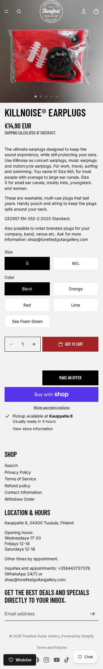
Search (11, 465)
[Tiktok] (66, 659)
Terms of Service (20, 478)
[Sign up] (92, 614)
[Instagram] (46, 659)
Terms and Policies (51, 647)
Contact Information (23, 492)
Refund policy (17, 485)
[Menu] (6, 11)
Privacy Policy (18, 471)
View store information (33, 428)
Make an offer (70, 377)
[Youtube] (56, 659)
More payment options (52, 408)
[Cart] (96, 11)
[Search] (19, 11)
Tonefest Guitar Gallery (41, 636)
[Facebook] (36, 659)
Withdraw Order (20, 499)
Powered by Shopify (77, 636)
